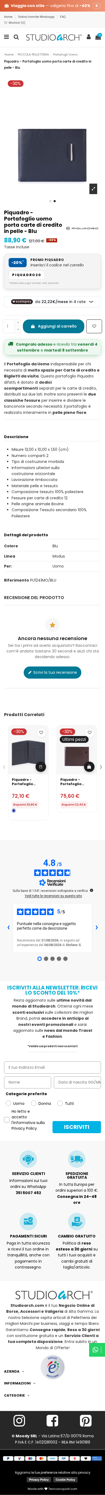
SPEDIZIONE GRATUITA (76, 1175)
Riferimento (16, 580)
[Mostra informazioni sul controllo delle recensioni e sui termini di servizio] (91, 890)
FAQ (62, 17)
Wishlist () (16, 23)
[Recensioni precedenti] (8, 928)
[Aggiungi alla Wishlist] (94, 326)
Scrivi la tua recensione (54, 672)
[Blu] (14, 811)
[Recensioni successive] (96, 928)
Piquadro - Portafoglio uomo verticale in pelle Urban (26, 786)
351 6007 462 (28, 1192)
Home (8, 17)
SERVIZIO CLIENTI (28, 1173)
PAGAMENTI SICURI (28, 1236)
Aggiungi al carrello (57, 326)
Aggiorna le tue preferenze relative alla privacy (52, 1472)
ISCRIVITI (76, 1127)
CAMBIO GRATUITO (77, 1236)
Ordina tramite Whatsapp (36, 17)
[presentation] (4, 766)
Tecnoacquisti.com (62, 1489)
